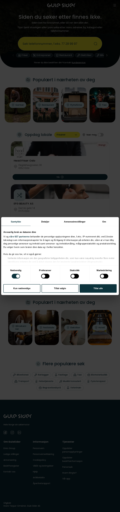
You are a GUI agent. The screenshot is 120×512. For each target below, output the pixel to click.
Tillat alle (98, 288)
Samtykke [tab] (16, 221)
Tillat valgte (60, 288)
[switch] (45, 276)
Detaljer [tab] (45, 221)
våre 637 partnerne (19, 236)
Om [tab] (104, 221)
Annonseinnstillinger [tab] (75, 221)
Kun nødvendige (21, 288)
